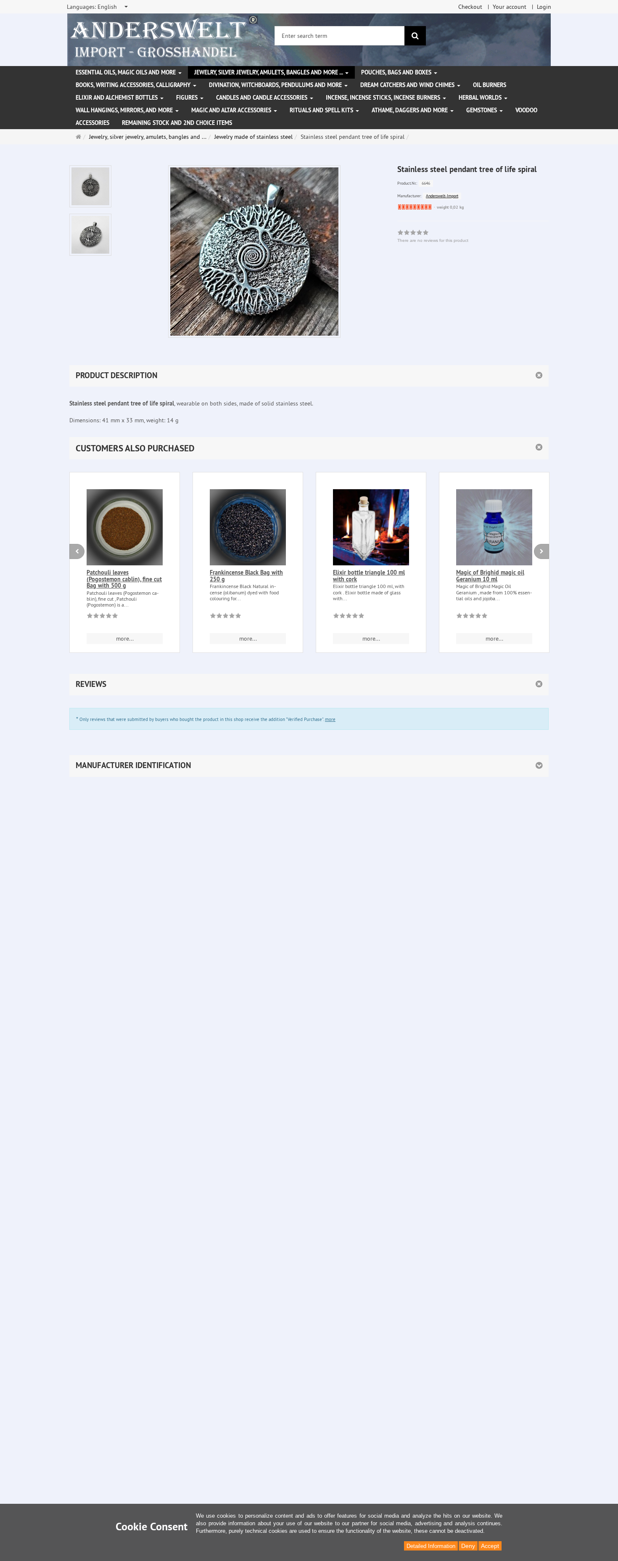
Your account (509, 7)
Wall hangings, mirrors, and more (125, 110)
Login (544, 7)
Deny (468, 1545)
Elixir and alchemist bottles (117, 97)
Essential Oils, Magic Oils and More (126, 72)
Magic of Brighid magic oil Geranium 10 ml (490, 576)
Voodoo (526, 110)
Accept (490, 1545)
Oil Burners (489, 85)
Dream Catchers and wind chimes (408, 85)
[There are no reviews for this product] (102, 617)
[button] (309, 448)
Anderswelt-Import (442, 196)
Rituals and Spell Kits (322, 110)
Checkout (470, 7)
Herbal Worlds (481, 97)
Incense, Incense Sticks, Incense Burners (384, 97)
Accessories (92, 123)
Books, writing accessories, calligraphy (134, 85)
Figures (187, 97)
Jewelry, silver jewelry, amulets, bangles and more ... (269, 72)
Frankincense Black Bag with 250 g (246, 576)
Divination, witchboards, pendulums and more (276, 85)
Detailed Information (431, 1546)
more (330, 719)
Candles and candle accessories (262, 97)
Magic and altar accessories (232, 110)
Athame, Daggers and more (410, 110)
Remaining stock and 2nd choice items (177, 123)
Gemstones (482, 110)
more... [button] (125, 638)
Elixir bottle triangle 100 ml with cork (369, 576)
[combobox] (98, 6)
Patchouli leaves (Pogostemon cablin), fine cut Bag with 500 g (124, 579)
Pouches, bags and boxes (397, 72)
